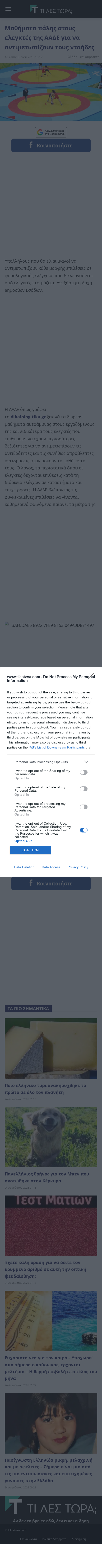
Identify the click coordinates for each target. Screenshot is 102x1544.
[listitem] (51, 761)
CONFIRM (30, 850)
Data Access (51, 867)
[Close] (92, 677)
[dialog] (51, 772)
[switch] (84, 772)
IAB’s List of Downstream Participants (57, 747)
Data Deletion (24, 867)
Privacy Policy (78, 867)
